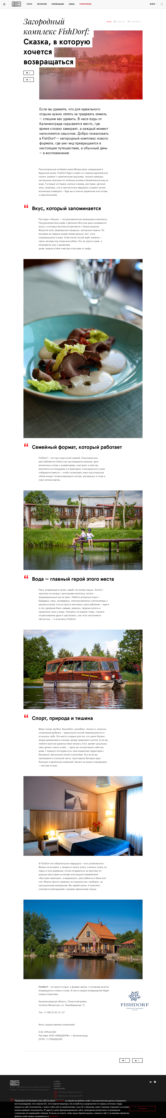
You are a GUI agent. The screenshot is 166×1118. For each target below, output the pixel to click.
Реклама (57, 1086)
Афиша (72, 4)
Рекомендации (58, 4)
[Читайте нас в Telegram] (155, 1082)
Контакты (57, 1084)
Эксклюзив (42, 4)
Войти (152, 4)
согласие (60, 1101)
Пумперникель (85, 4)
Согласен (142, 1109)
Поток (29, 4)
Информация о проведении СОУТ (70, 1096)
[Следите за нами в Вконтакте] (150, 1082)
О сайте (57, 1081)
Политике (53, 1116)
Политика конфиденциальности (70, 1092)
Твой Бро (16, 4)
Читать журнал (59, 1088)
